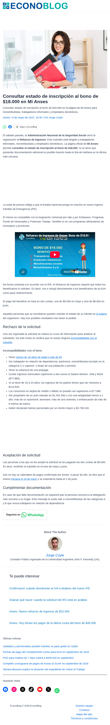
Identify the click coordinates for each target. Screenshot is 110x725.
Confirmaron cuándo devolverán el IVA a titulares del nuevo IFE (49, 588)
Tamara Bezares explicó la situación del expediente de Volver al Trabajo (44, 669)
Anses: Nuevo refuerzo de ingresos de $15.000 (39, 611)
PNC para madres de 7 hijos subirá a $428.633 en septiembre (38, 657)
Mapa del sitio (84, 714)
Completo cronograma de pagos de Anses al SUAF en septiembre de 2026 (45, 663)
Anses (6, 117)
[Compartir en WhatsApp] (4, 127)
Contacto (84, 710)
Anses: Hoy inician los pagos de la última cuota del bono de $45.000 (52, 623)
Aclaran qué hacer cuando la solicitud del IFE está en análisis (48, 599)
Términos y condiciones (84, 718)
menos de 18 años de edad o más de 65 (39, 357)
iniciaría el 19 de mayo (24, 479)
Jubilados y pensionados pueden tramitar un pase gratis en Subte (40, 646)
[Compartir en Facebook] (10, 127)
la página (101, 313)
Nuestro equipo (84, 705)
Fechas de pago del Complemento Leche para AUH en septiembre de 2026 (46, 652)
